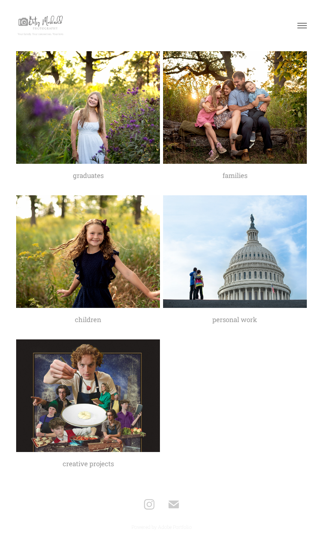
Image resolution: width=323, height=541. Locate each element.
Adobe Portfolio (175, 527)
